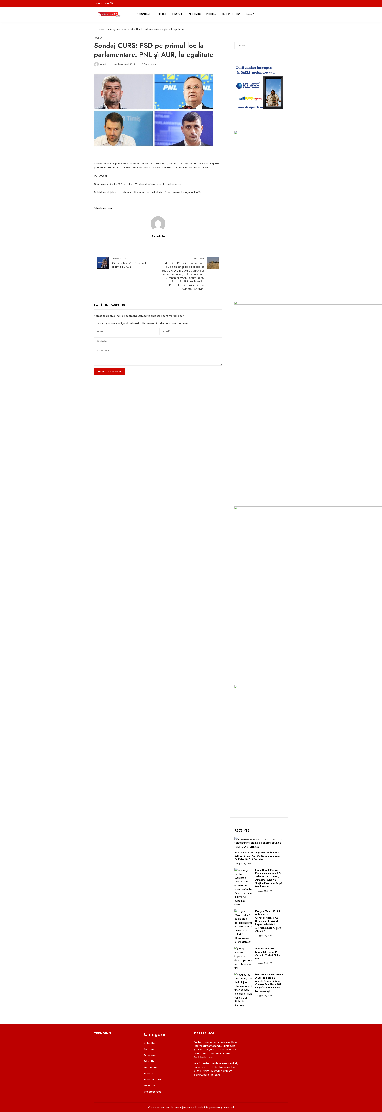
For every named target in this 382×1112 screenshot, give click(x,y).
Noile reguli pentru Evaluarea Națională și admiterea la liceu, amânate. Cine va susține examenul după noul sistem (268, 878)
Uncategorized (152, 1091)
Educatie (177, 14)
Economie (162, 14)
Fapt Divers (194, 14)
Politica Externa (230, 14)
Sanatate (251, 14)
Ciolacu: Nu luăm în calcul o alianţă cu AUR (130, 263)
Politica (211, 14)
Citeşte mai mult (103, 208)
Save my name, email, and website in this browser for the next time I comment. (143, 323)
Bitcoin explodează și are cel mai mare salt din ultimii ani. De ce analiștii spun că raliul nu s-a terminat (257, 856)
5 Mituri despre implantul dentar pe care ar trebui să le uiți (267, 953)
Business (149, 1049)
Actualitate (144, 14)
